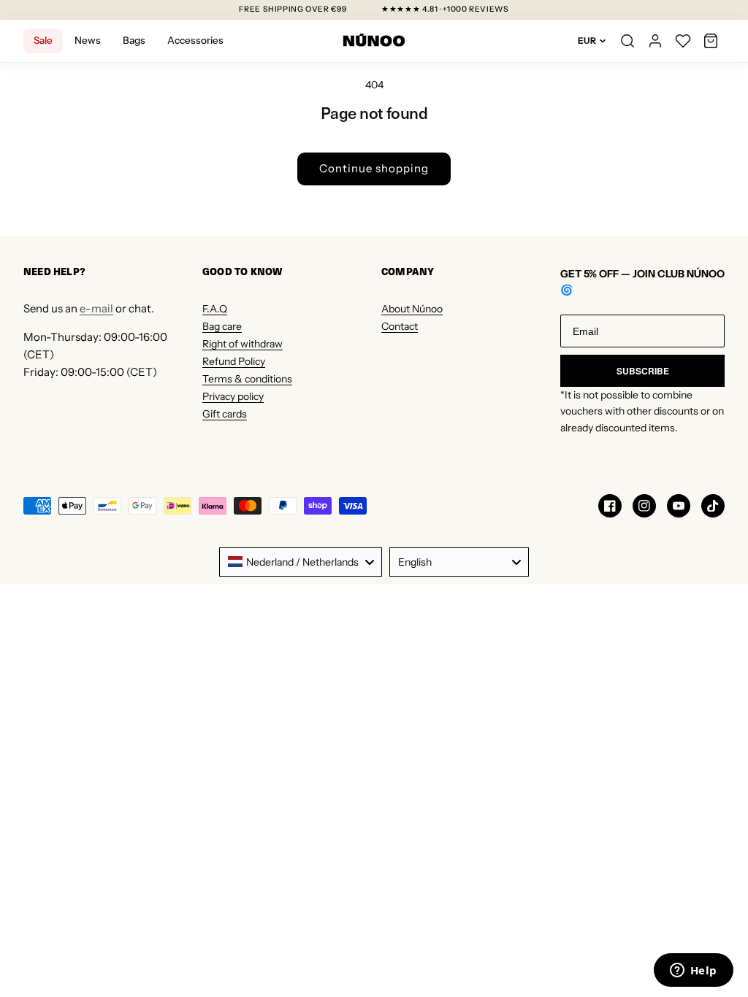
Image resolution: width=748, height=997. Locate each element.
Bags (134, 40)
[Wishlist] (683, 41)
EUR (587, 40)
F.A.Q (214, 308)
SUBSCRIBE (643, 370)
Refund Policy (233, 361)
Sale (43, 40)
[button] (711, 41)
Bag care (222, 326)
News (88, 40)
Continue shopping (374, 168)
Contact (399, 326)
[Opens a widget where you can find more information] (693, 971)
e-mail (96, 308)
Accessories (195, 40)
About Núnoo (412, 308)
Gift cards (224, 413)
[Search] (627, 41)
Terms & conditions (247, 378)
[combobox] (300, 562)
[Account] (655, 41)
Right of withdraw (242, 343)
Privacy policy (233, 396)
